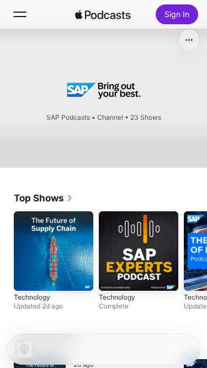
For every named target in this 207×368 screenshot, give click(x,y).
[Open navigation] (20, 14)
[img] (103, 14)
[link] (43, 198)
